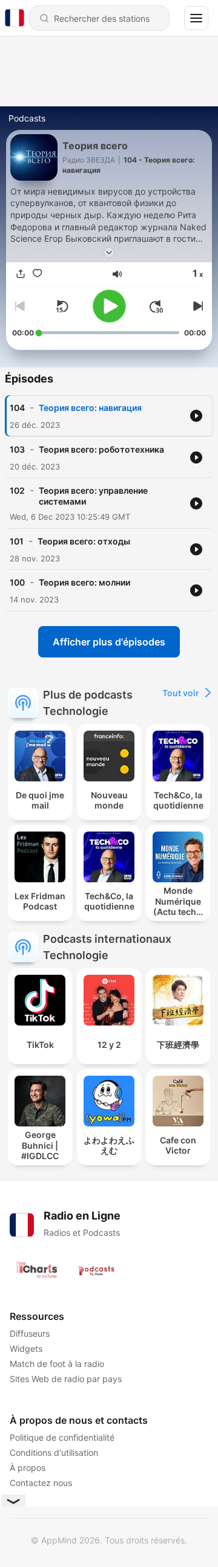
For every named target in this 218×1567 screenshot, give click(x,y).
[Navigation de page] (196, 18)
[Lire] (109, 306)
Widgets (26, 1348)
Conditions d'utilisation (54, 1452)
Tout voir (180, 693)
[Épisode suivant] (196, 306)
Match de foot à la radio (57, 1364)
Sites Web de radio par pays (66, 1379)
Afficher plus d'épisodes (109, 642)
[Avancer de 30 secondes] (156, 306)
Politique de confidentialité (62, 1437)
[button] (117, 274)
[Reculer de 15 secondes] (61, 306)
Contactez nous (41, 1483)
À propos (27, 1467)
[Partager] (20, 274)
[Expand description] (109, 252)
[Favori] (37, 274)
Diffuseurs (30, 1333)
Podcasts (26, 118)
